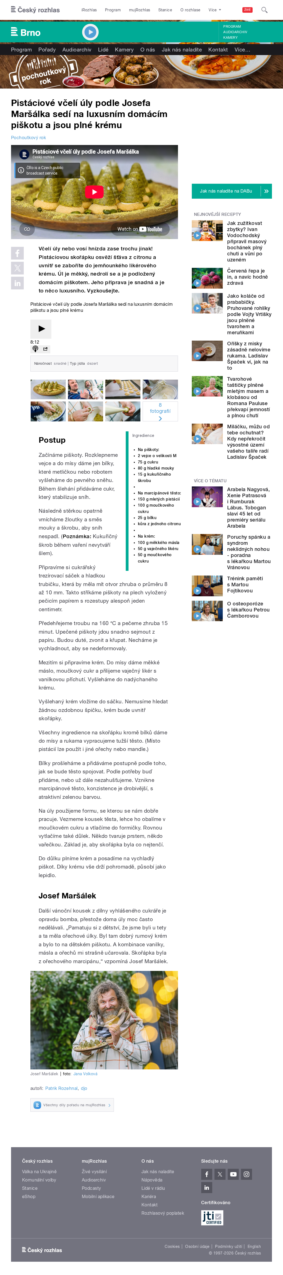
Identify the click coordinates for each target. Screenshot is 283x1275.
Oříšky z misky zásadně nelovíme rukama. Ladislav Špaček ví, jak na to (248, 356)
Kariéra (149, 1196)
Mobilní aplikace (98, 1196)
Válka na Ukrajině (39, 1171)
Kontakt (218, 49)
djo (84, 1088)
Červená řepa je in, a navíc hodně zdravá (247, 277)
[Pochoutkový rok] (141, 72)
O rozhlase (190, 10)
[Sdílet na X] (17, 268)
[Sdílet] (45, 349)
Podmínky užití (228, 1246)
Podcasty (91, 1188)
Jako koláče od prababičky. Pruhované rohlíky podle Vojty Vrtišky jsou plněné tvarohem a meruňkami (249, 314)
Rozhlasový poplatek (163, 1213)
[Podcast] (35, 349)
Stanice (165, 10)
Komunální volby (39, 1180)
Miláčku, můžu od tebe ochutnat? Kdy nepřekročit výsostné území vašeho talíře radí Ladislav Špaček (248, 442)
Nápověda (152, 1180)
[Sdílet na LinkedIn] (17, 283)
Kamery (230, 38)
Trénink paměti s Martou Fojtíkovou (245, 585)
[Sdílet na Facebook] (17, 253)
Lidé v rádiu (153, 1188)
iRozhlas (89, 10)
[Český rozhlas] (35, 10)
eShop (28, 1196)
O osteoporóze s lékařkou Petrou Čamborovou (248, 610)
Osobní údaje (197, 1246)
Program (113, 10)
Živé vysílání (94, 1171)
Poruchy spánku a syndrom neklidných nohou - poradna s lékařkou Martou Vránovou (249, 552)
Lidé (103, 49)
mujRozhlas (139, 10)
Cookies (172, 1246)
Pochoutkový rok (28, 137)
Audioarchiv (235, 32)
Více (242, 49)
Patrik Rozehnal (61, 1088)
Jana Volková (86, 1074)
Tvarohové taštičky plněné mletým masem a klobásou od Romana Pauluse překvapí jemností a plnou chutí (248, 397)
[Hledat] (264, 10)
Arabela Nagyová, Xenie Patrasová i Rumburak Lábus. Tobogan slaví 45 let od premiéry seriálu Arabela (248, 507)
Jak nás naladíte (182, 49)
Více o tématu (210, 480)
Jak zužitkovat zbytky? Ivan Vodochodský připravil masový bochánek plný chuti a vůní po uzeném (246, 241)
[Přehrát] (40, 329)
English (254, 1246)
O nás (147, 49)
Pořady (47, 49)
